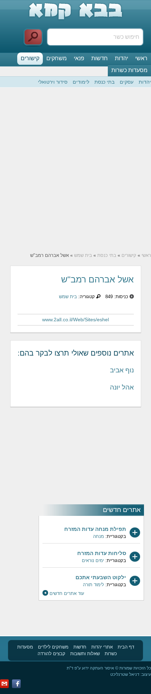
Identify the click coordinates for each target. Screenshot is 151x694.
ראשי (141, 58)
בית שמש (83, 255)
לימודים (81, 82)
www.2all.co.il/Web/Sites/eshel (75, 319)
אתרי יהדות (102, 647)
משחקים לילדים (53, 647)
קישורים (30, 58)
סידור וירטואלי (52, 82)
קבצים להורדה (51, 653)
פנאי (79, 58)
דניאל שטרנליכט (124, 674)
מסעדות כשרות (129, 70)
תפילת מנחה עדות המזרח (95, 529)
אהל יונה (122, 387)
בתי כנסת (104, 82)
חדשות (99, 58)
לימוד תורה (93, 584)
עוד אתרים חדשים (67, 593)
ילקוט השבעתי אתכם (101, 577)
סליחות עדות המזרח (101, 553)
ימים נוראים (93, 560)
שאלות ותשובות (85, 653)
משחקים (56, 58)
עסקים (126, 82)
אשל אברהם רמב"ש (97, 279)
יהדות (121, 58)
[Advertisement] (75, 169)
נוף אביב (122, 370)
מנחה (98, 536)
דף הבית (126, 647)
